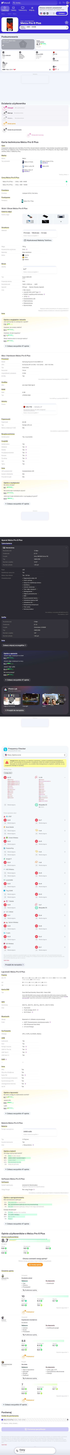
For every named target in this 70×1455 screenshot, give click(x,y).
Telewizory (23, 10)
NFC (2, 1069)
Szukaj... (18, 3)
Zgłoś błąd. (6, 960)
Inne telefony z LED (63, 614)
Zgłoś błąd (4, 1444)
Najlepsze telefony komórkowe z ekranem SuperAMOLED (53, 310)
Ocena (3, 404)
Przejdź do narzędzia (13, 965)
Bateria (4, 1126)
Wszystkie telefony (3, 14)
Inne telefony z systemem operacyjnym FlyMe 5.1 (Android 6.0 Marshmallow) (48, 1192)
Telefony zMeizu (63, 174)
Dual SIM (25, 992)
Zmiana (62, 13)
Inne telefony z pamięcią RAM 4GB (59, 398)
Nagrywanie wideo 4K (30, 578)
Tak (23, 575)
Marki (9, 14)
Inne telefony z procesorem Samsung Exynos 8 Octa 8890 (53, 379)
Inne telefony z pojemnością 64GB (59, 431)
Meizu (14, 14)
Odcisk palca (5, 444)
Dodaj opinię (36, 1265)
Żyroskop (4, 458)
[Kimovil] (6, 3)
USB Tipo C (4, 1052)
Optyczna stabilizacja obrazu (32, 582)
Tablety (13, 10)
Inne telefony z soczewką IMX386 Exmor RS (56, 612)
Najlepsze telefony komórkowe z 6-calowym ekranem (54, 308)
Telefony (5, 10)
